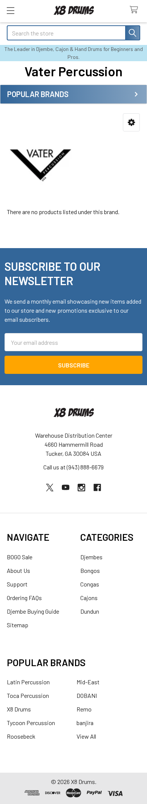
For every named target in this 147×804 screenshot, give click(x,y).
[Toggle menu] (10, 10)
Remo (84, 709)
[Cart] (135, 10)
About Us (18, 570)
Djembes (91, 556)
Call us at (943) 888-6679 (73, 467)
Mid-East (88, 681)
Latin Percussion (28, 681)
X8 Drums (19, 709)
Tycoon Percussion (31, 722)
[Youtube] (65, 487)
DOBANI (87, 695)
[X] (50, 487)
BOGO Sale (19, 556)
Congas (89, 584)
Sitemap (17, 624)
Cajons (89, 597)
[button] (131, 122)
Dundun (89, 611)
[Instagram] (81, 487)
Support (17, 584)
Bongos (90, 570)
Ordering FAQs (24, 597)
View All (86, 736)
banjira (85, 722)
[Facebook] (97, 487)
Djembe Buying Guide (33, 611)
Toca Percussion (28, 695)
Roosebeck (21, 736)
